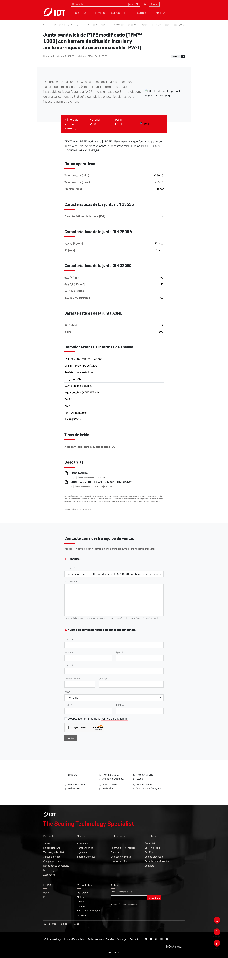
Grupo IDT (150, 843)
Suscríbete (154, 898)
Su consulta (70, 581)
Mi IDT (47, 885)
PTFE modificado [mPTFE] (96, 141)
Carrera (159, 13)
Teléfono (120, 705)
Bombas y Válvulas (121, 856)
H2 (112, 843)
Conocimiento (85, 885)
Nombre (68, 652)
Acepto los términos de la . (98, 718)
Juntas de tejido (51, 856)
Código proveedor (154, 856)
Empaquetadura (51, 847)
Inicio (45, 25)
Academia (82, 843)
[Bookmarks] (216, 920)
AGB (45, 939)
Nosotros (140, 13)
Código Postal (71, 678)
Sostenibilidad (152, 847)
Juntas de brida (119, 861)
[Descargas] (216, 931)
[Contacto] (216, 943)
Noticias (81, 897)
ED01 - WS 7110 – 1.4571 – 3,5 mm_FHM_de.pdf (101, 481)
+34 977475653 (145, 784)
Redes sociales (96, 939)
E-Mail (67, 705)
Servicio (99, 13)
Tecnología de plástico (55, 852)
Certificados (151, 852)
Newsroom (83, 892)
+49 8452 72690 (77, 784)
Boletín (80, 901)
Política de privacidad (114, 718)
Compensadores (52, 861)
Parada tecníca (85, 847)
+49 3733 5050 (110, 775)
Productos (79, 13)
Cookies (110, 939)
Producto (69, 568)
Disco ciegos (50, 870)
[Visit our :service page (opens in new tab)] (146, 939)
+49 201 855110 (144, 775)
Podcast (81, 906)
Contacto (149, 865)
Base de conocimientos (157, 861)
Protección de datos (75, 939)
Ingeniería (82, 852)
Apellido (120, 652)
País (66, 692)
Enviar (70, 738)
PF (44, 897)
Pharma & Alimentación (123, 847)
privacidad (131, 904)
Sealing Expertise (86, 856)
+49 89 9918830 (111, 784)
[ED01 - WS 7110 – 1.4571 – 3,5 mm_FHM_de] (162, 216)
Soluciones (119, 13)
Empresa (69, 639)
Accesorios (49, 874)
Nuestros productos (59, 25)
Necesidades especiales (56, 865)
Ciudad (102, 678)
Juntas (73, 25)
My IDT (155, 4)
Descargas (82, 915)
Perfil (46, 892)
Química (115, 852)
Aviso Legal (56, 939)
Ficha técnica (79, 473)
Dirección (69, 665)
